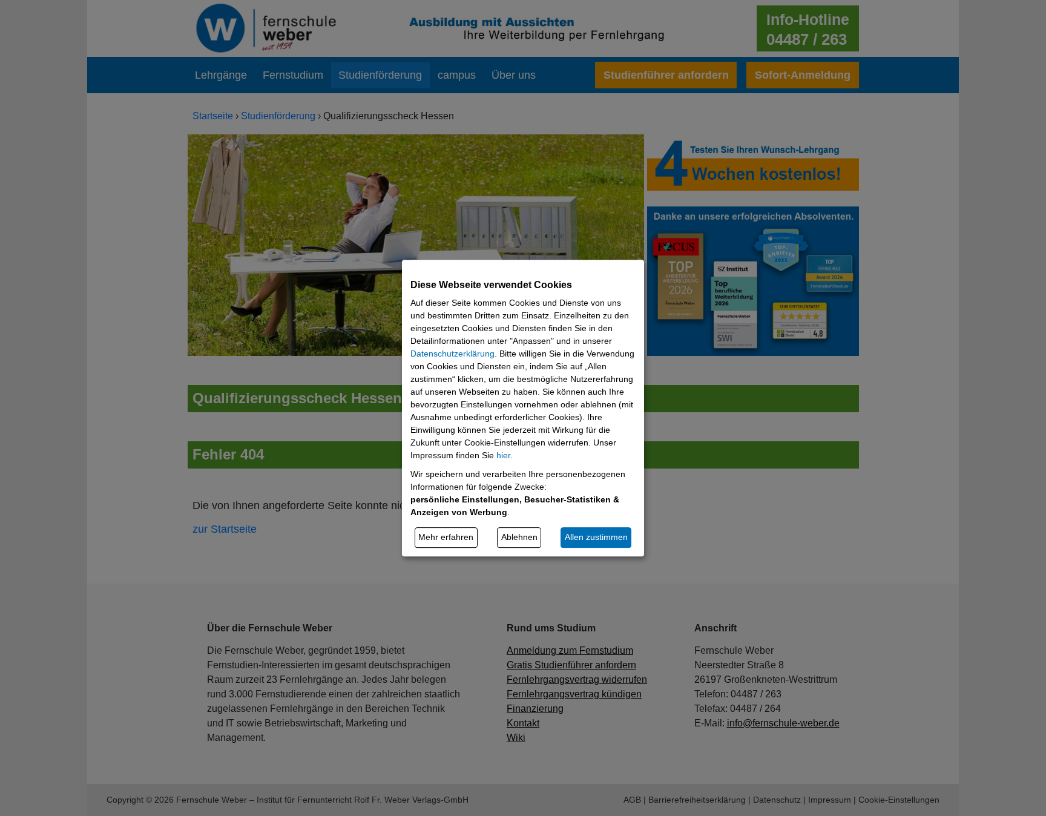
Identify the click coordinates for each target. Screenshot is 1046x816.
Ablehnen (519, 537)
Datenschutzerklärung (452, 353)
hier (503, 455)
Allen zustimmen (596, 537)
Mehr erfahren (445, 537)
